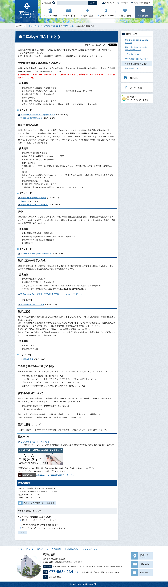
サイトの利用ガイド (25, 549)
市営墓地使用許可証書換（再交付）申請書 (37, 114)
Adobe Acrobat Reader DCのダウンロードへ (55, 475)
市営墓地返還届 (26, 359)
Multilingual (124, 3)
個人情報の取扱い (71, 549)
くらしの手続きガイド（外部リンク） (36, 442)
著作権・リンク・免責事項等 (49, 549)
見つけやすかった (29, 528)
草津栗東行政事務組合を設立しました (137, 41)
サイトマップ (109, 3)
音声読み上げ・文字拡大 (142, 3)
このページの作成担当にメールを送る (38, 503)
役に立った (26, 520)
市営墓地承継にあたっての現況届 (34, 205)
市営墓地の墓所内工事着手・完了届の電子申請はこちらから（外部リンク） (51, 294)
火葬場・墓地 (68, 26)
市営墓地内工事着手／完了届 (32, 304)
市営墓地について (132, 54)
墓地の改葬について (133, 68)
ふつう (38, 520)
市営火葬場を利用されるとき (137, 59)
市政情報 (46, 26)
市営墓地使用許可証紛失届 (31, 118)
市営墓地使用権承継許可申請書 (33, 198)
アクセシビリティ (90, 549)
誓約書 (23, 201)
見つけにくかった (58, 528)
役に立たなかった (53, 520)
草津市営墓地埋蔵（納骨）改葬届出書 (36, 253)
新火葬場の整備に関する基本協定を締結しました (137, 48)
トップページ (34, 26)
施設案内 (56, 26)
